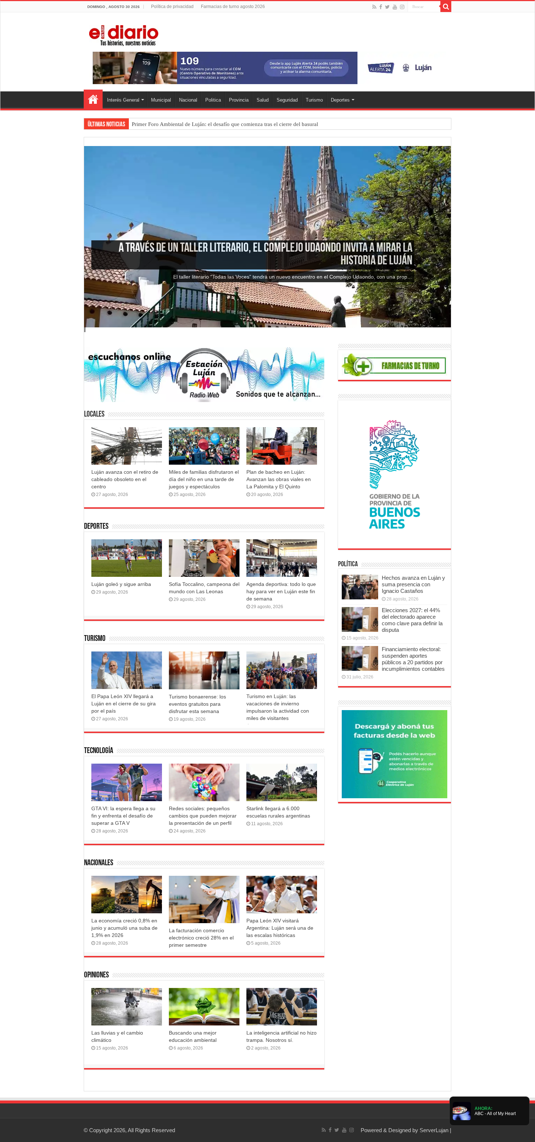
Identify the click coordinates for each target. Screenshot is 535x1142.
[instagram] (402, 7)
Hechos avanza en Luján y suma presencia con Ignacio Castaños (413, 584)
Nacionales (98, 863)
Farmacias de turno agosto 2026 (233, 6)
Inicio (93, 99)
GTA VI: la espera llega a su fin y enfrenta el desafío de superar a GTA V (123, 816)
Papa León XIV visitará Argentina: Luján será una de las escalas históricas (279, 928)
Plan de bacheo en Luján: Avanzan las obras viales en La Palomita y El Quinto (278, 479)
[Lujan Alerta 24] (267, 67)
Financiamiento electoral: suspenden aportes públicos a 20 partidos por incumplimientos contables (413, 659)
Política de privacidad (172, 6)
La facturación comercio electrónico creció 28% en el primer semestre (201, 938)
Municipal (161, 100)
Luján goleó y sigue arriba (121, 584)
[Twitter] (387, 7)
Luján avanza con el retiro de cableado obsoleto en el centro (124, 479)
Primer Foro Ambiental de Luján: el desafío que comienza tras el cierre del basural (225, 124)
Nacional (188, 100)
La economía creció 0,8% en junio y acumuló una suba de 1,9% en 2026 (124, 928)
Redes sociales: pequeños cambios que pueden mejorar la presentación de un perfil (203, 816)
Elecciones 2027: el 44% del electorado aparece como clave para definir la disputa (412, 620)
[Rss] (374, 7)
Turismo (314, 100)
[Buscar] (445, 6)
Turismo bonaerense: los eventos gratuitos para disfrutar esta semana (197, 704)
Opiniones (96, 975)
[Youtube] (395, 7)
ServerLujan (434, 1130)
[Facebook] (381, 7)
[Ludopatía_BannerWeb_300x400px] (394, 474)
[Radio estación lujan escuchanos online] (204, 374)
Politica (213, 100)
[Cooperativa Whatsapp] (394, 754)
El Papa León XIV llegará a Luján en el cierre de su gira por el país (123, 703)
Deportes (340, 100)
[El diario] (123, 34)
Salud (263, 100)
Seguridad (287, 100)
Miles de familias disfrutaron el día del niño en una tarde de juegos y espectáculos (204, 479)
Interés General (123, 100)
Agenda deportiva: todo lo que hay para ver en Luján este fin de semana (281, 591)
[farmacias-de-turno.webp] (394, 364)
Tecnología (98, 751)
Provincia (239, 100)
